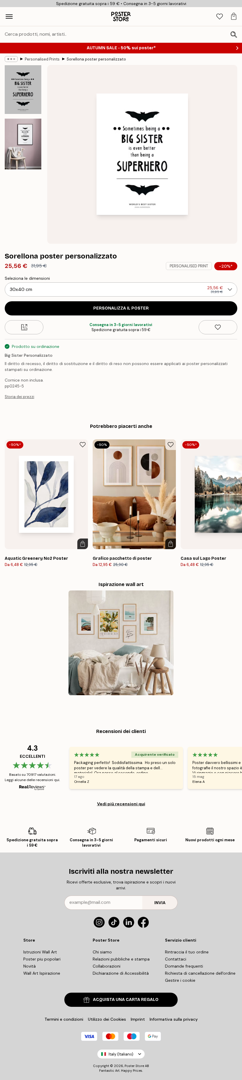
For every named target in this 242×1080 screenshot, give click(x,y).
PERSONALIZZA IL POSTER (121, 308)
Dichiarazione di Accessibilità (121, 973)
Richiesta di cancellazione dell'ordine (200, 973)
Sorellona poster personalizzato (96, 59)
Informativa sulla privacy (174, 1019)
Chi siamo (102, 952)
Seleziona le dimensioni (27, 278)
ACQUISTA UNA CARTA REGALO (125, 999)
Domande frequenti (184, 966)
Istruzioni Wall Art (40, 952)
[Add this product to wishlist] (218, 327)
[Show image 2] (23, 144)
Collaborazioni (106, 966)
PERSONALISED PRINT (189, 266)
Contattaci (175, 959)
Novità (29, 966)
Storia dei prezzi (19, 396)
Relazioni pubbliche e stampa (121, 959)
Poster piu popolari (41, 959)
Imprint (138, 1019)
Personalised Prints (42, 59)
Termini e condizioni (64, 1019)
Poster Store (134, 1066)
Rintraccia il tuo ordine (187, 952)
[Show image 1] (23, 89)
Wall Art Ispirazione (41, 973)
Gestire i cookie (180, 980)
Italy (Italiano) (121, 1054)
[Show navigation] (9, 16)
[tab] (219, 16)
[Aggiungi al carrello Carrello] (82, 544)
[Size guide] (24, 327)
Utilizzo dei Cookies (107, 1019)
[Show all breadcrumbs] (11, 59)
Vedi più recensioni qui (121, 803)
